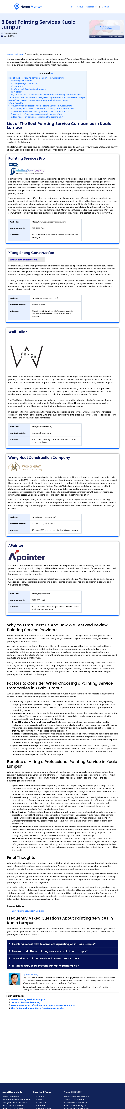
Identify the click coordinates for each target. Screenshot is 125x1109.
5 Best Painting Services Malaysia (28, 999)
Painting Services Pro (21, 80)
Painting (19, 54)
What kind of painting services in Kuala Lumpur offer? (36, 114)
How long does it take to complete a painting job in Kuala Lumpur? (42, 108)
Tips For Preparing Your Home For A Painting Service (37, 1008)
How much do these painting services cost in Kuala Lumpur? (40, 111)
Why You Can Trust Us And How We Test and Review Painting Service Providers (45, 94)
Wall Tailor (17, 86)
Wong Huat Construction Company (28, 89)
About (80, 7)
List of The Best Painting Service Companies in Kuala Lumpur (36, 78)
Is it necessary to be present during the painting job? (37, 117)
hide (51, 73)
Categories (91, 7)
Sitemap (42, 1105)
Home (70, 7)
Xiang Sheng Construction (24, 83)
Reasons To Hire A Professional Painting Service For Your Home (43, 1005)
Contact (105, 7)
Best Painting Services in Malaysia (28, 910)
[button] (62, 943)
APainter (16, 92)
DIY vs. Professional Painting (25, 1002)
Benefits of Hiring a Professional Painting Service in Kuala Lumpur (38, 100)
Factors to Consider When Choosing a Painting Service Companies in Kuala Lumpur (46, 97)
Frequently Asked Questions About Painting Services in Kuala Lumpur (40, 106)
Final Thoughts (15, 103)
